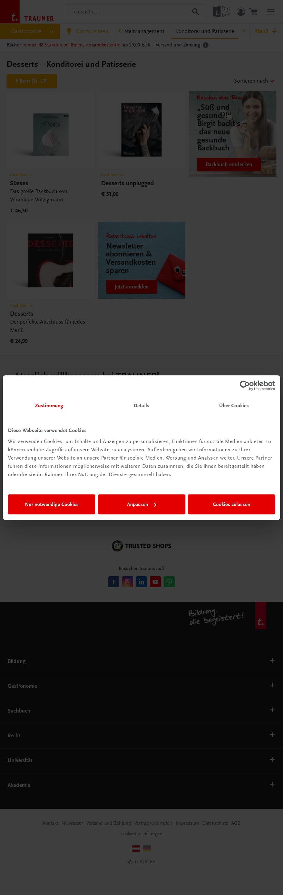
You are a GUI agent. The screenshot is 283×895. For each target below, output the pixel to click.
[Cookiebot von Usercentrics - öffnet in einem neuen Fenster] (245, 385)
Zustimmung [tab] (49, 405)
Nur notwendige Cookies (52, 504)
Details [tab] (141, 405)
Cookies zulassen (231, 504)
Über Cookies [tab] (234, 405)
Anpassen (137, 504)
